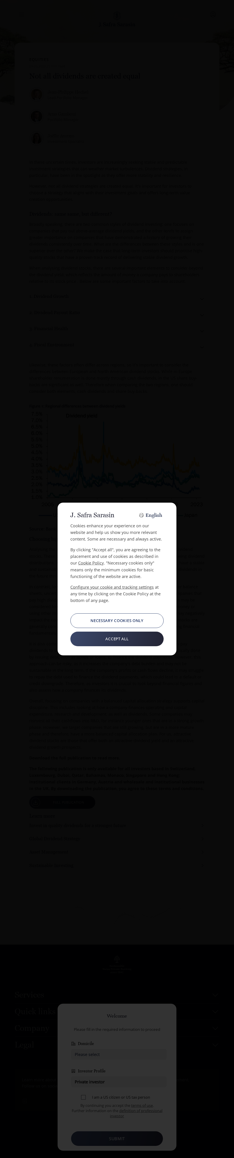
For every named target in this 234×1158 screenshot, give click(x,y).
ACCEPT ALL (116, 638)
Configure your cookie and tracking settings (112, 587)
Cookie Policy (91, 563)
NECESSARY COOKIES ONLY (117, 620)
